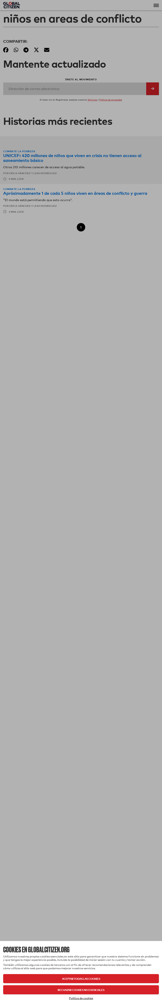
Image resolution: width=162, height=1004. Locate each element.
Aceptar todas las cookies (81, 978)
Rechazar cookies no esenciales (81, 990)
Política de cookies (81, 998)
